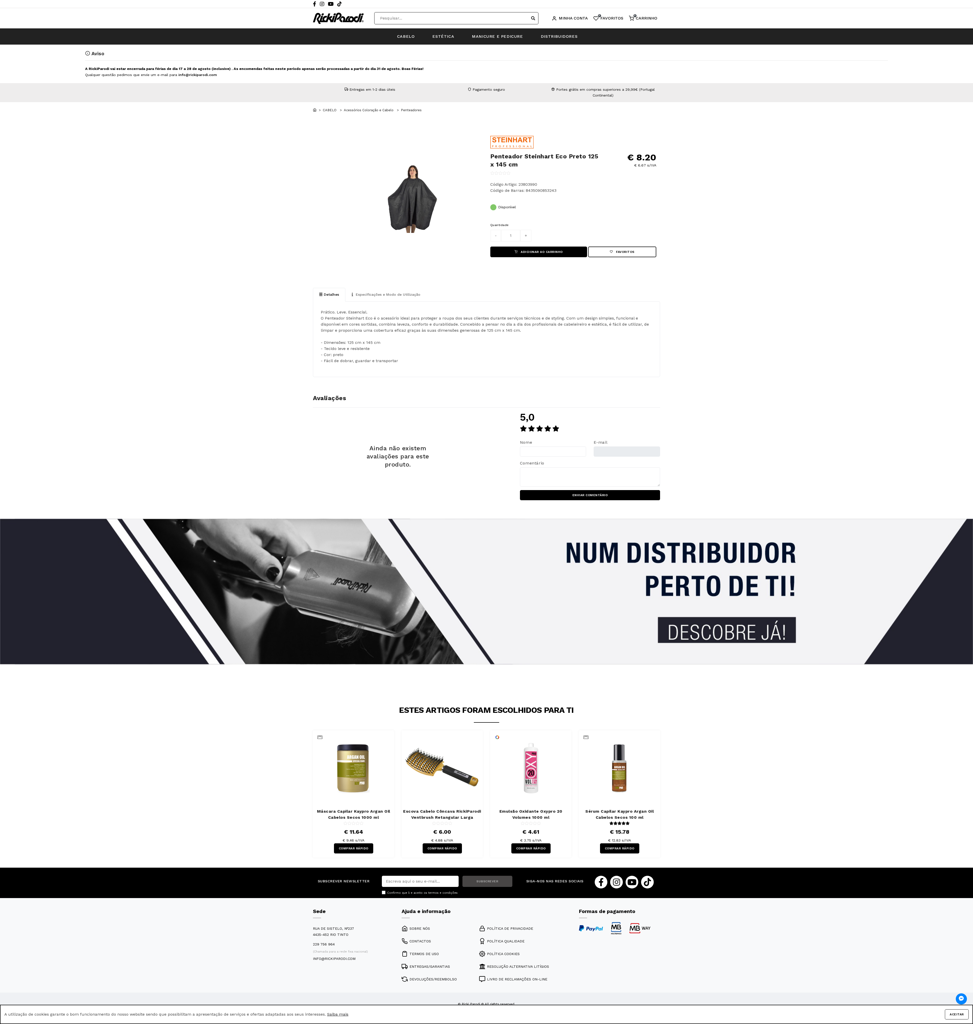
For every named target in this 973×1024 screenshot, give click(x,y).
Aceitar (957, 1014)
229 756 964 (324, 944)
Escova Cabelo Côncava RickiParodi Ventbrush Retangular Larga (442, 814)
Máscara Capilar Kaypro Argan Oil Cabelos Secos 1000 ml (353, 814)
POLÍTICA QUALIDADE (506, 941)
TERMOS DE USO (424, 954)
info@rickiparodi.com (197, 75)
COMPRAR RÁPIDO (353, 848)
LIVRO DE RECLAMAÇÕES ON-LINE (517, 979)
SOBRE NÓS (419, 928)
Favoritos (624, 252)
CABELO (406, 36)
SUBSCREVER (487, 881)
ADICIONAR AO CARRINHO (541, 252)
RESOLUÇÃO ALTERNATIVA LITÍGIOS (518, 966)
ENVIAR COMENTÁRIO (590, 495)
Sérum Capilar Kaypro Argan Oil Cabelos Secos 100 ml (619, 814)
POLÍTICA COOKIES (503, 954)
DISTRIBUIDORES (559, 36)
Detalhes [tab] (331, 294)
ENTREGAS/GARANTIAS (429, 966)
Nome (526, 442)
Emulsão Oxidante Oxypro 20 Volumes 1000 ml (531, 814)
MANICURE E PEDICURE (497, 36)
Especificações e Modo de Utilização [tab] (387, 294)
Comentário (532, 463)
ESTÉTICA (443, 36)
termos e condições (443, 893)
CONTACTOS (420, 941)
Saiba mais (337, 1014)
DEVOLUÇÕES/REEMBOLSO (433, 979)
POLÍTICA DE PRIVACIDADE (510, 928)
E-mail (600, 442)
